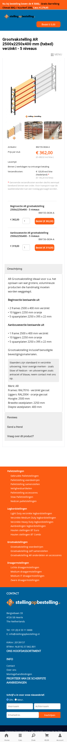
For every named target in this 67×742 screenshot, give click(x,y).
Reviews (12, 417)
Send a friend (15, 427)
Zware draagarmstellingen (25, 580)
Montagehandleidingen (19, 674)
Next (58, 130)
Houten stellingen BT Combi (26, 534)
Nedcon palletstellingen (24, 501)
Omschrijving (14, 269)
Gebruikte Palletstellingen (25, 475)
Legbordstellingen (17, 508)
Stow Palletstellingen (22, 496)
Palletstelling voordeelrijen (25, 480)
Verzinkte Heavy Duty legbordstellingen (32, 521)
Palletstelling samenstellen (25, 484)
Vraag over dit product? (20, 436)
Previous (8, 130)
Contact (11, 665)
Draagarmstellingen (18, 562)
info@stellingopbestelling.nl (24, 634)
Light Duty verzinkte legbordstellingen (31, 513)
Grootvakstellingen (17, 542)
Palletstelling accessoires (24, 492)
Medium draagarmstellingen (26, 571)
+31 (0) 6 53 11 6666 (21, 629)
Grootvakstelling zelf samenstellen (29, 551)
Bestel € (48, 24)
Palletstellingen (15, 471)
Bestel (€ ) (44, 221)
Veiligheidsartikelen (21, 488)
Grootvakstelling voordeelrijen (27, 546)
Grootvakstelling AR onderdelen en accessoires (36, 555)
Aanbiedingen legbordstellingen (28, 526)
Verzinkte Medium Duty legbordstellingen (33, 517)
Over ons (11, 669)
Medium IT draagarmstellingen (27, 575)
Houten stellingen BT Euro (25, 530)
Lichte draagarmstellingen (25, 567)
